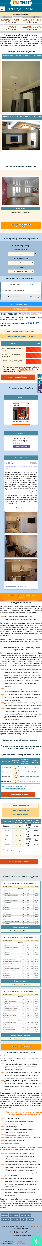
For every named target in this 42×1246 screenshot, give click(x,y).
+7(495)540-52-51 (21, 9)
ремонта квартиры (32, 708)
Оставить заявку (21, 309)
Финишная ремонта (11, 1143)
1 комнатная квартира (21, 805)
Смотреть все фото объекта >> (16, 586)
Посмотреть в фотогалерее (21, 225)
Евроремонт (5, 1219)
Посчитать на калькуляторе (18, 794)
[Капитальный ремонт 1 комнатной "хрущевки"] (21, 86)
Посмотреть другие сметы (21, 1047)
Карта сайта (15, 1219)
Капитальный (14, 1215)
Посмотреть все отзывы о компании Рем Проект (21, 597)
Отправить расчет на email (21, 304)
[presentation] (2, 193)
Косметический (25, 1215)
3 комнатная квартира (21, 815)
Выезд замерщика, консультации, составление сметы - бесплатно (14, 787)
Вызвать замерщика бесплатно (19, 862)
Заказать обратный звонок (17, 377)
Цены (23, 1219)
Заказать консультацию (21, 14)
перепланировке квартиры (14, 1147)
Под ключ (4, 1215)
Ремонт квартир (36, 1226)
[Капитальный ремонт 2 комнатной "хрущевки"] (21, 136)
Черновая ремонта (11, 1135)
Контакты (30, 1219)
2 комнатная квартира (21, 810)
